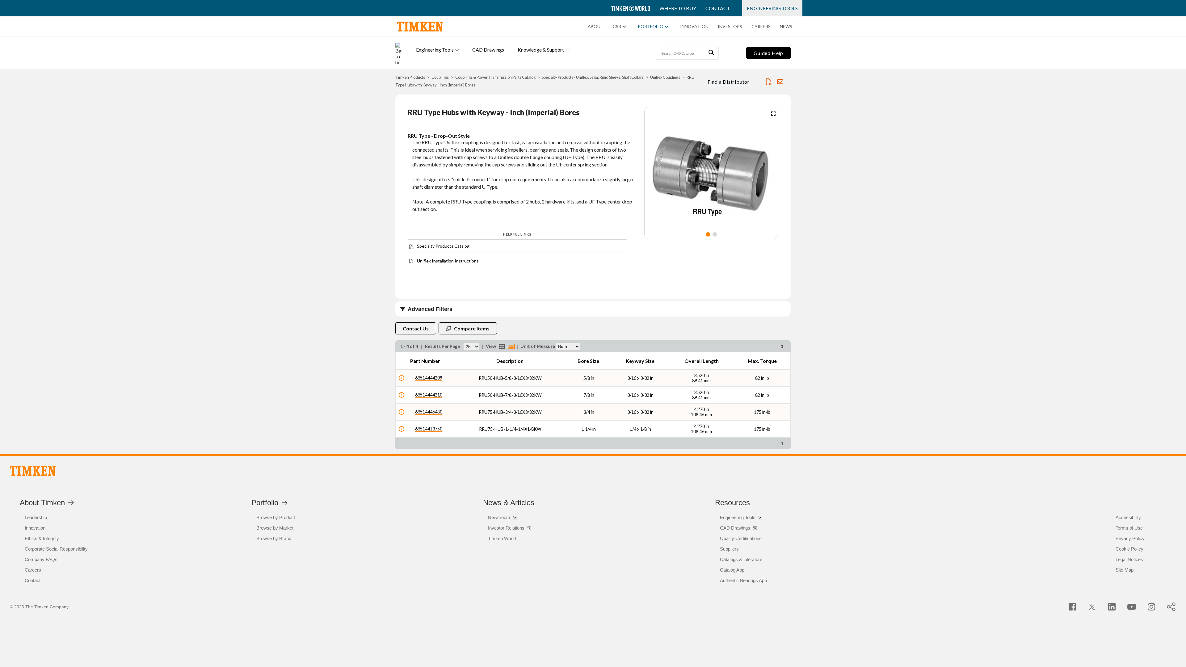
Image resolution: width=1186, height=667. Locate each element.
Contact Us (416, 328)
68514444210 (428, 394)
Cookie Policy (1129, 549)
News (786, 26)
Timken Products (410, 77)
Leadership (36, 517)
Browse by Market (274, 528)
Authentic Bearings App (743, 580)
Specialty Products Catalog (443, 246)
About (596, 26)
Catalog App (732, 570)
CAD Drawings (488, 49)
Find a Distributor (729, 82)
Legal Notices (1129, 559)
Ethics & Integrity (42, 538)
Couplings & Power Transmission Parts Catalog (495, 77)
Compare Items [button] (472, 328)
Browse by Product (275, 517)
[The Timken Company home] (33, 471)
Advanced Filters (430, 309)
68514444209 (428, 377)
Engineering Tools (772, 8)
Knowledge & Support (541, 49)
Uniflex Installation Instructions (448, 260)
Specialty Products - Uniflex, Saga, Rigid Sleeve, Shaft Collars (593, 77)
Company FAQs (41, 559)
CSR (617, 26)
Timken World (502, 538)
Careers (761, 26)
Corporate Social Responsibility (56, 549)
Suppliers (729, 549)
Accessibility (1128, 517)
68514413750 (428, 428)
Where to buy (677, 8)
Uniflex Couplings (665, 77)
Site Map (1124, 570)
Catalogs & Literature (741, 559)
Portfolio (650, 26)
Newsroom (499, 517)
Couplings (440, 77)
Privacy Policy (1130, 538)
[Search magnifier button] (712, 53)
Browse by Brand (273, 538)
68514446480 (428, 411)
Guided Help (768, 53)
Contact (717, 8)
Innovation (694, 26)
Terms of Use (1129, 528)
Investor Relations (506, 528)
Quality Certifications (741, 538)
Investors (730, 26)
